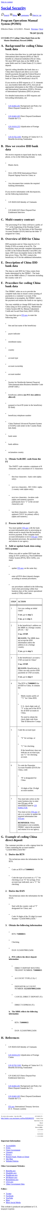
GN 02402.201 (14, 106)
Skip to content (7, 2)
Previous (34, 29)
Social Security (13, 8)
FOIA (8, 1148)
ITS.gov (24, 315)
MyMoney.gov (11, 1177)
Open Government (13, 1150)
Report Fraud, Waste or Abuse (17, 1157)
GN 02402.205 (14, 116)
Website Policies (12, 1161)
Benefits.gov (11, 1171)
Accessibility (11, 1146)
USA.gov (9, 1182)
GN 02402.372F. (27, 806)
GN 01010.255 (14, 126)
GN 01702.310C (14, 137)
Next (41, 29)
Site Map (9, 1159)
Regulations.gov (12, 1180)
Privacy (9, 1154)
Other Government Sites (15, 1184)
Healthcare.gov (12, 1175)
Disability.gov (11, 1173)
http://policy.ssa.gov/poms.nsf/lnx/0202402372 (17, 1118)
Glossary (9, 1152)
